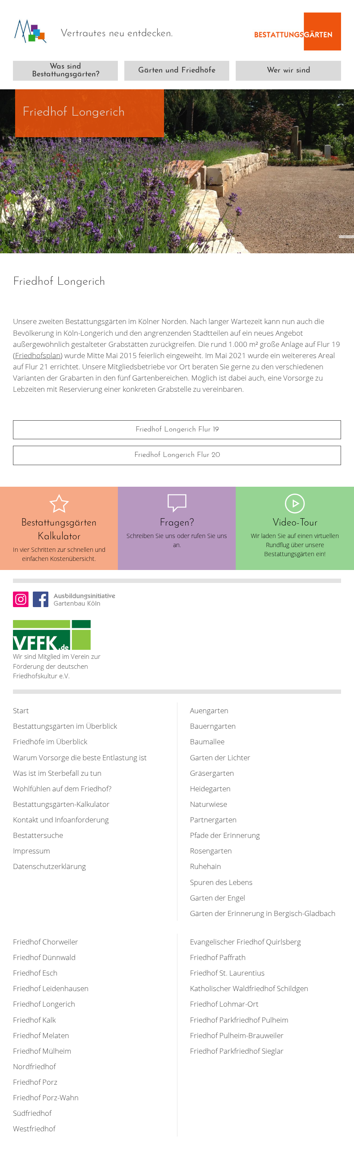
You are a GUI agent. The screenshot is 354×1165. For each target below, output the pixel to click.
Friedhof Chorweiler (45, 941)
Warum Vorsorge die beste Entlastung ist (80, 757)
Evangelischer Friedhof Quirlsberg (245, 941)
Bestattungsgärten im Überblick (65, 726)
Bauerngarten (213, 726)
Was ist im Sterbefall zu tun (57, 773)
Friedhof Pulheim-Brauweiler (237, 1035)
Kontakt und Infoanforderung (61, 819)
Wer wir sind (288, 71)
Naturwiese (208, 804)
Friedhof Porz (35, 1082)
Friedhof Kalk (34, 1019)
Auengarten (209, 710)
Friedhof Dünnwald (44, 957)
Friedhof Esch (35, 972)
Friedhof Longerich (44, 1003)
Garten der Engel (217, 897)
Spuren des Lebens (221, 882)
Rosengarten (211, 850)
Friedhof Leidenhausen (50, 988)
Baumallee (207, 741)
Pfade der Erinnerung (225, 835)
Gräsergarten (212, 773)
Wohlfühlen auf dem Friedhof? (62, 788)
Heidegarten (210, 788)
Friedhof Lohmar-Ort (224, 1003)
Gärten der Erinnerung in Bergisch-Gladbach (262, 913)
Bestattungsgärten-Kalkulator (61, 804)
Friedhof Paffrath (218, 957)
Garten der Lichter (220, 757)
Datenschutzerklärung (49, 866)
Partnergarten (213, 819)
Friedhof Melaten (41, 1035)
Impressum (31, 850)
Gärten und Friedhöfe (176, 71)
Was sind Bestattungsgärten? (65, 71)
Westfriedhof (34, 1128)
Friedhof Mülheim (42, 1050)
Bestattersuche (38, 835)
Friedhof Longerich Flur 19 (177, 429)
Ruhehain (205, 866)
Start (21, 710)
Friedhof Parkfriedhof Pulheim (239, 1019)
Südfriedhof (32, 1113)
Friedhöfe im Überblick (50, 741)
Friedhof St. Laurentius (227, 972)
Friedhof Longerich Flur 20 (177, 455)
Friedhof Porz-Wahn (46, 1097)
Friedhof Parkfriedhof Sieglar (237, 1050)
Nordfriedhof (34, 1066)
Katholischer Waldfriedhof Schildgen (249, 988)
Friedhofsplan (37, 355)
